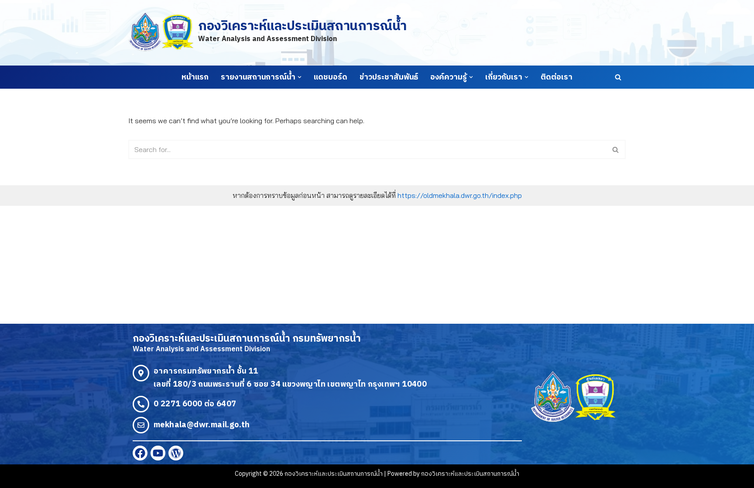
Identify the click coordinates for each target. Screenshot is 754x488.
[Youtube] (158, 453)
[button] (300, 77)
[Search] (618, 77)
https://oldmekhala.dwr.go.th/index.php (460, 195)
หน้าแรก (195, 77)
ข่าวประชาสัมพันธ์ (389, 77)
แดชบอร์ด (330, 77)
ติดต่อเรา (556, 77)
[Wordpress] (175, 453)
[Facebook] (140, 453)
